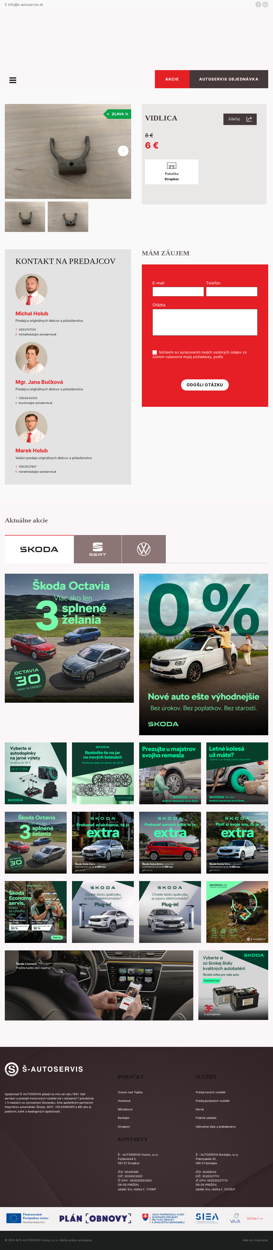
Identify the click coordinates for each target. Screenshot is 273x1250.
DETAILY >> (255, 1218)
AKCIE (172, 79)
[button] (123, 151)
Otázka (160, 304)
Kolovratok (261, 1240)
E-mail (160, 283)
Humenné (124, 1101)
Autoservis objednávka (229, 79)
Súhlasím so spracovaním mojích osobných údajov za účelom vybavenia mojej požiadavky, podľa (202, 356)
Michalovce (125, 1109)
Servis (200, 1109)
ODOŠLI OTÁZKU (205, 384)
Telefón (215, 283)
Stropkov (124, 1126)
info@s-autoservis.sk (25, 4)
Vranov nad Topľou (130, 1092)
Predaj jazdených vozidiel (212, 1101)
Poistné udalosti (206, 1118)
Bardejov (124, 1118)
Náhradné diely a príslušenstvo (216, 1126)
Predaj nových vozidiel (210, 1092)
